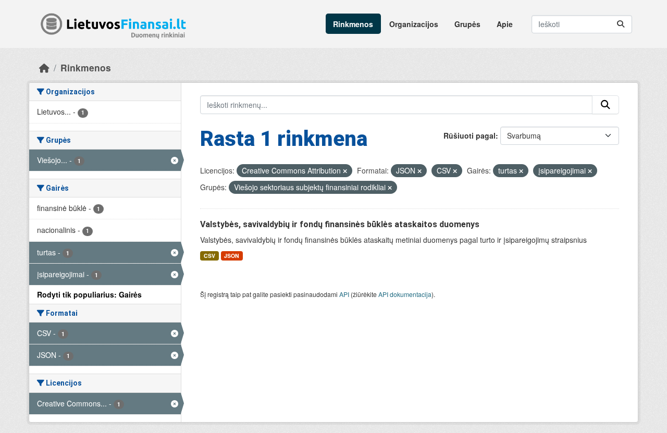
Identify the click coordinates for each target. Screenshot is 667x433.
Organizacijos (413, 24)
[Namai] (44, 67)
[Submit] (620, 24)
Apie (505, 24)
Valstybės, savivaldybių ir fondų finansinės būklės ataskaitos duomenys (339, 224)
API (344, 294)
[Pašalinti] (345, 171)
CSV (209, 255)
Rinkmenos (353, 24)
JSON (231, 255)
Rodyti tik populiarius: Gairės (89, 294)
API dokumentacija (404, 294)
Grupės (467, 24)
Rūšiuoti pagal (469, 135)
